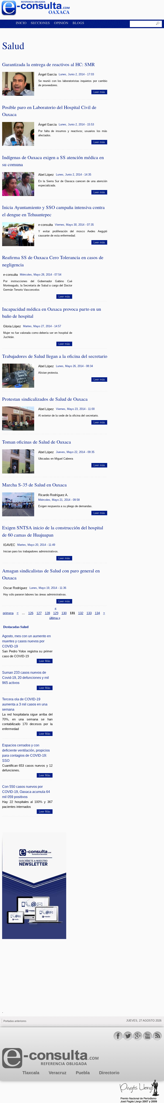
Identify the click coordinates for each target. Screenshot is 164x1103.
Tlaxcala (30, 1072)
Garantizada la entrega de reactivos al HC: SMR (48, 64)
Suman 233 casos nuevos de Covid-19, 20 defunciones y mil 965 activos (25, 678)
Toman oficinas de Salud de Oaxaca (36, 441)
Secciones (40, 22)
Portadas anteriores (14, 1021)
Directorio (109, 1072)
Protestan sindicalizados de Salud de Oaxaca (45, 399)
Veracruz (57, 1072)
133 (89, 613)
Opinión (61, 22)
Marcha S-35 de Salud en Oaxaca (34, 484)
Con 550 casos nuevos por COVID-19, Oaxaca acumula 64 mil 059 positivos (26, 792)
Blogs (78, 22)
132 (80, 613)
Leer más (99, 92)
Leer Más (44, 661)
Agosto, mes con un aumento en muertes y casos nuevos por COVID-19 (26, 641)
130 (64, 613)
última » (54, 618)
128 (47, 613)
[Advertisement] (34, 972)
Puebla (83, 1072)
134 (97, 613)
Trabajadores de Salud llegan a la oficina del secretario (54, 356)
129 (55, 613)
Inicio (21, 22)
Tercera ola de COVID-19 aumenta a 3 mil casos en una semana (24, 704)
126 (30, 613)
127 (39, 613)
